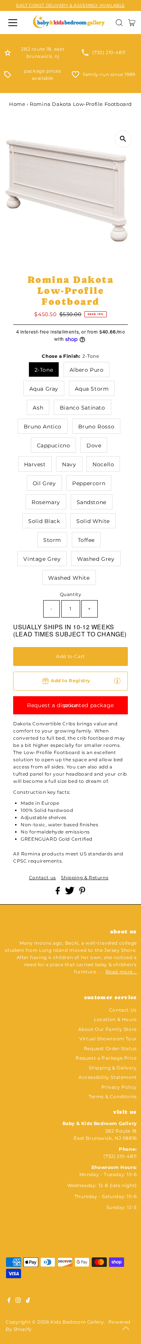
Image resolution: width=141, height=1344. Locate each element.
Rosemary (46, 502)
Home (17, 104)
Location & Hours (115, 1019)
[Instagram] (18, 1301)
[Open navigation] (14, 22)
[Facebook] (9, 1301)
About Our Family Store (107, 1029)
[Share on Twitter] (70, 892)
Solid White (93, 521)
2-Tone (44, 369)
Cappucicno (53, 445)
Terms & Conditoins (113, 1096)
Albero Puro (87, 369)
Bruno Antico (43, 426)
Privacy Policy (119, 1087)
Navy (69, 464)
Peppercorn (88, 483)
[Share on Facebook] (58, 892)
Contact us (42, 877)
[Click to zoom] (123, 138)
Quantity (71, 594)
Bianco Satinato (82, 407)
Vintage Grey (42, 559)
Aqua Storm (92, 388)
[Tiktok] (28, 1301)
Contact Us (123, 1010)
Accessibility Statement (108, 1077)
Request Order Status (110, 1048)
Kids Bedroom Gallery (77, 1322)
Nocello (103, 464)
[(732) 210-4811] (85, 54)
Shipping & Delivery (112, 1068)
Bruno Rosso (96, 426)
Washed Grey (96, 559)
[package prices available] (7, 76)
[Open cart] (131, 23)
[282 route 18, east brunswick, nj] (7, 54)
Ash (38, 407)
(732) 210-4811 (108, 52)
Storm (52, 540)
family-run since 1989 (109, 74)
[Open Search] (119, 22)
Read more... (121, 972)
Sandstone (91, 502)
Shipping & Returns (84, 877)
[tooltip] (117, 680)
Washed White (68, 577)
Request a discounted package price (70, 705)
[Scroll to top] (125, 1328)
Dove (93, 445)
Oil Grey (44, 483)
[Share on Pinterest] (82, 892)
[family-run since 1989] (75, 76)
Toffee (86, 540)
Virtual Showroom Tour (108, 1038)
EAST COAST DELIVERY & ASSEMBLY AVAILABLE (70, 5)
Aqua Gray (43, 388)
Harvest (35, 464)
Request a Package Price (106, 1058)
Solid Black (44, 521)
